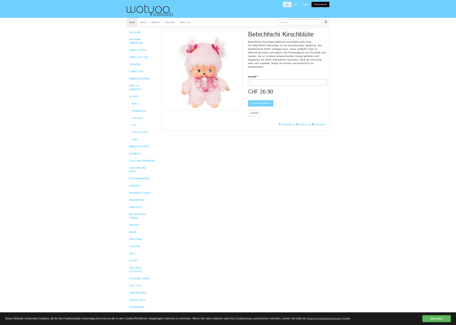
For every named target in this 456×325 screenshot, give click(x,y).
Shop (132, 22)
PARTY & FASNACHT (135, 87)
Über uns (185, 22)
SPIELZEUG (135, 207)
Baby (135, 103)
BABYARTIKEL (137, 200)
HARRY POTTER (138, 57)
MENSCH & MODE (139, 146)
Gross (135, 139)
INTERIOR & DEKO (140, 193)
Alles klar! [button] (437, 318)
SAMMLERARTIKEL (139, 78)
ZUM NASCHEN (137, 293)
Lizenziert (137, 118)
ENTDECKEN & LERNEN (137, 216)
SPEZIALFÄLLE (137, 300)
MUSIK (132, 232)
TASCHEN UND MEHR (137, 169)
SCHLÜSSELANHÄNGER (142, 161)
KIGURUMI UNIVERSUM (135, 41)
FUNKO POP (136, 71)
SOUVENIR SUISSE (139, 278)
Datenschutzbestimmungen (324, 318)
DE (287, 4)
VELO (132, 253)
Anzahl (253, 77)
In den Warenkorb (260, 103)
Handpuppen (139, 111)
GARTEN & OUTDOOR (135, 269)
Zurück (254, 113)
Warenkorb (320, 4)
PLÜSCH (133, 96)
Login (306, 4)
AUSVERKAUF (137, 307)
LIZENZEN (134, 64)
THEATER (134, 246)
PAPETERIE (135, 239)
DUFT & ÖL (135, 286)
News (143, 22)
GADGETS (135, 186)
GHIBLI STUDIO (137, 50)
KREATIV (134, 225)
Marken (156, 22)
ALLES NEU (135, 32)
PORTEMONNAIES (139, 178)
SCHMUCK (135, 153)
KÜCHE (133, 261)
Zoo (134, 125)
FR (295, 4)
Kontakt (170, 22)
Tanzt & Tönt (140, 132)
